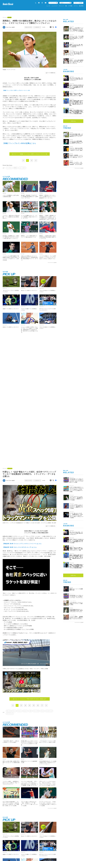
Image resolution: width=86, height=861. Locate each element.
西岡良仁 (15, 167)
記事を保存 (37, 27)
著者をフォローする (28, 27)
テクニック (61, 5)
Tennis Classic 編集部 (10, 27)
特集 (66, 5)
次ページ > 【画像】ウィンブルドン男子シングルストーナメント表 (29, 154)
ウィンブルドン (9, 167)
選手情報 (9, 17)
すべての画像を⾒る (51, 72)
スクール (76, 5)
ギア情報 (70, 5)
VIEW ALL (73, 121)
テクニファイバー (10, 713)
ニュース (48, 5)
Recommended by (50, 262)
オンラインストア (52, 2)
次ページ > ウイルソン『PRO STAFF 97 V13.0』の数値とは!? (29, 698)
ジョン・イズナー (22, 167)
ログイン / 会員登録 (78, 2)
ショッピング (55, 5)
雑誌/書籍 (81, 5)
